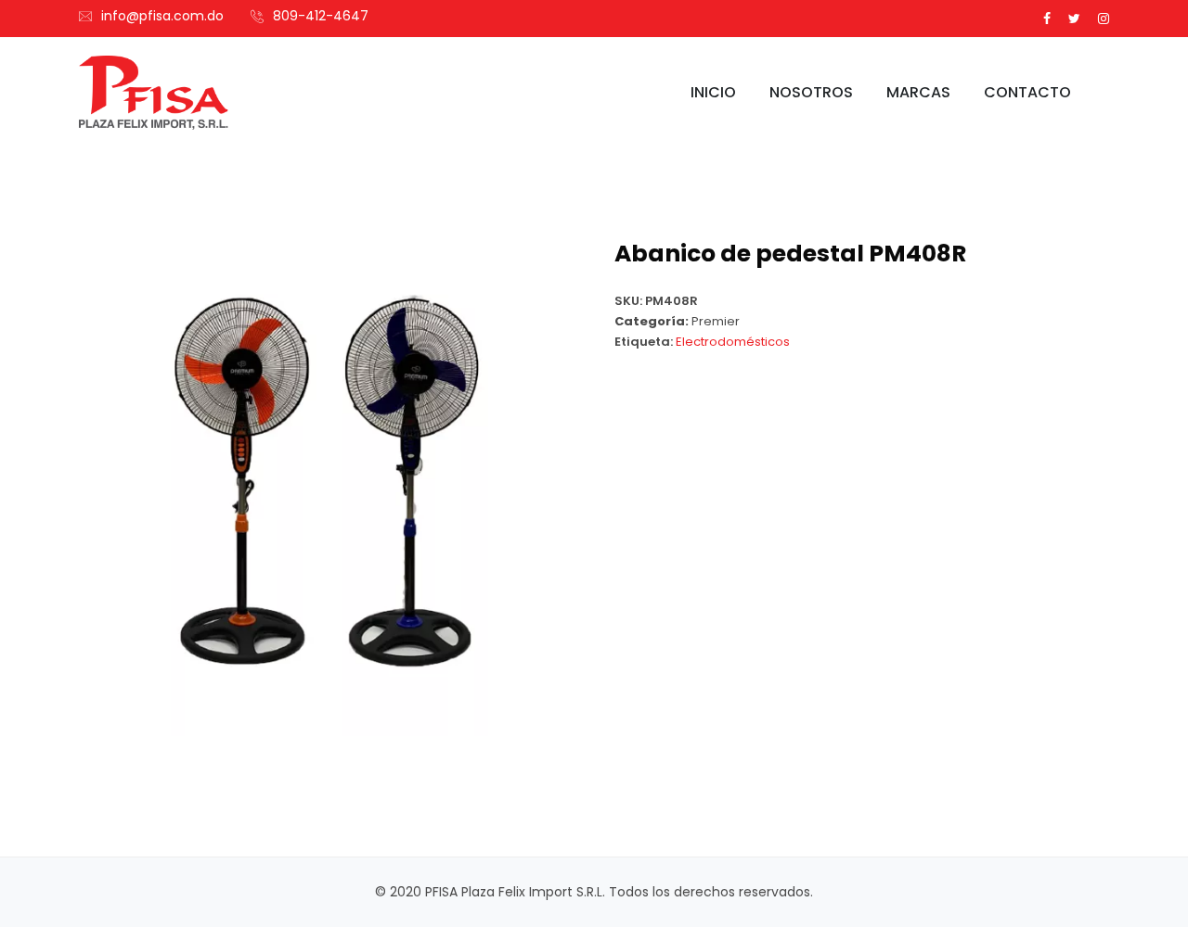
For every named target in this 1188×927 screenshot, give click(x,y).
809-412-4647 (320, 15)
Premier (715, 321)
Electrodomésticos (733, 341)
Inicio (713, 92)
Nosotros (811, 92)
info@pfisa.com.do (162, 15)
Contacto (1027, 92)
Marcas (918, 92)
